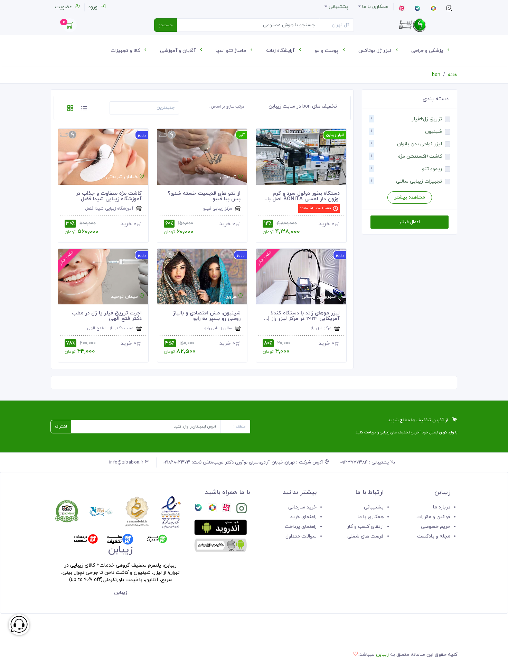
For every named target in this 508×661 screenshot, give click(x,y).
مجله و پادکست (433, 536)
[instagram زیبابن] (241, 510)
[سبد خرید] (69, 27)
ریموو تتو (432, 169)
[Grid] (70, 109)
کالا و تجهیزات (126, 50)
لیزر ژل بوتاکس (375, 50)
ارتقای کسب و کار (365, 526)
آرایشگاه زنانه (281, 50)
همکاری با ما (371, 517)
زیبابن (382, 654)
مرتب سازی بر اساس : (226, 106)
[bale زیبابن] (198, 510)
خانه (452, 75)
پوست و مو (327, 50)
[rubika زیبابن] (212, 510)
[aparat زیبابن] (226, 510)
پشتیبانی (374, 507)
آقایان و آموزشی (178, 50)
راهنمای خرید (303, 517)
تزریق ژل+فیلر (427, 119)
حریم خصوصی (435, 526)
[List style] (84, 109)
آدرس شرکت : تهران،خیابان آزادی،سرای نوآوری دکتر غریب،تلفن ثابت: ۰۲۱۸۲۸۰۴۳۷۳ (243, 462)
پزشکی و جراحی (427, 50)
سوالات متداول (301, 536)
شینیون (433, 131)
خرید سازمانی (302, 507)
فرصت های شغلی (365, 536)
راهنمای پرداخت (301, 526)
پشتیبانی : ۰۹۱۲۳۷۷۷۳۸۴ (365, 462)
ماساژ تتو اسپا (231, 50)
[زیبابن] (412, 25)
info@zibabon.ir (127, 462)
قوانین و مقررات (433, 517)
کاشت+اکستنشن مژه (420, 156)
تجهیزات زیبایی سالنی (419, 181)
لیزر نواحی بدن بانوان (419, 144)
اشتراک (61, 426)
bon (436, 75)
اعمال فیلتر (409, 222)
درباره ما (441, 507)
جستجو (165, 25)
